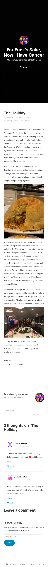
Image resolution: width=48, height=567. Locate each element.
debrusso (9, 118)
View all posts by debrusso (13, 397)
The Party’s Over (36, 415)
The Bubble (9, 411)
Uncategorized (23, 118)
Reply (12, 466)
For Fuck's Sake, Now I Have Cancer (24, 52)
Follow (9, 542)
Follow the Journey (13, 523)
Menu (25, 67)
